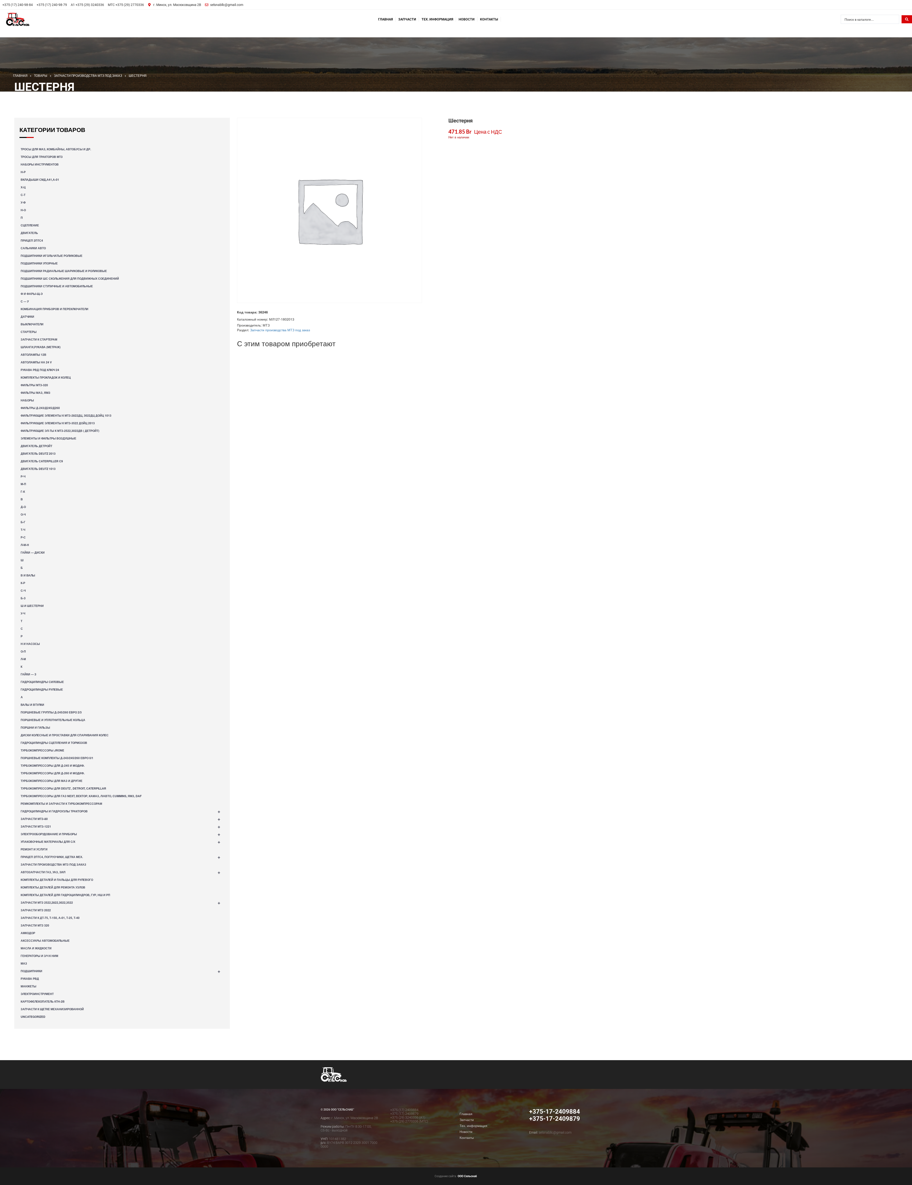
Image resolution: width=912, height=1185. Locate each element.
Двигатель (29, 233)
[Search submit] (907, 19)
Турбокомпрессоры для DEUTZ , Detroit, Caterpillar (63, 788)
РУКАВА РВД (30, 978)
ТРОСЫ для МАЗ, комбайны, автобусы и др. (56, 149)
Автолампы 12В (33, 354)
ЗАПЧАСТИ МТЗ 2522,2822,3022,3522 (120, 902)
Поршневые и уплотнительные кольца (53, 720)
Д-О (23, 507)
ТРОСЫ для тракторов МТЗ (42, 157)
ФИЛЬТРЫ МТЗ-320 (34, 385)
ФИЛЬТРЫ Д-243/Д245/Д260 (40, 408)
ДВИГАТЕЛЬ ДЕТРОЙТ (36, 446)
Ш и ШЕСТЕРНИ (32, 606)
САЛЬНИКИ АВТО (33, 248)
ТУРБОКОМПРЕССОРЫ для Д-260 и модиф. (53, 773)
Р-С (23, 537)
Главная (385, 19)
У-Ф (23, 202)
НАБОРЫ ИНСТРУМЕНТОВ (40, 164)
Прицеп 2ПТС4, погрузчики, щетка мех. (120, 856)
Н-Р (23, 172)
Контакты (489, 19)
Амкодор (28, 933)
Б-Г (23, 522)
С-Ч (23, 590)
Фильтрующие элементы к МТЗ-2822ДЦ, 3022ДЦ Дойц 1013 (66, 415)
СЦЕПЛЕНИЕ (30, 225)
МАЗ (24, 963)
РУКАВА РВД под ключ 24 (40, 370)
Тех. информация (437, 19)
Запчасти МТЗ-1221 (120, 826)
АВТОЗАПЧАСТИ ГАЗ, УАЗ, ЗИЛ (120, 871)
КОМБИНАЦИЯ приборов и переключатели (54, 309)
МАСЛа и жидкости (36, 948)
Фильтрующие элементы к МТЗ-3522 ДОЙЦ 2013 (58, 423)
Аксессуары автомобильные (45, 940)
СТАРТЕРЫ (29, 332)
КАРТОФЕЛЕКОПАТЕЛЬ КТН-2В (43, 1001)
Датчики (27, 316)
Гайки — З (28, 674)
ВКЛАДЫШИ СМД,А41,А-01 (40, 179)
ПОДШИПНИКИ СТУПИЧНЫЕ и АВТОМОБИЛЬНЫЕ (57, 286)
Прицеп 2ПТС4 (32, 240)
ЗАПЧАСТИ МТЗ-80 (120, 818)
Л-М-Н (25, 545)
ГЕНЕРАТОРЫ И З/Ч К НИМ (39, 956)
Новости (467, 19)
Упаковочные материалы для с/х (120, 841)
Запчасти (407, 19)
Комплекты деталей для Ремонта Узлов (53, 887)
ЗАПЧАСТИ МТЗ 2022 (36, 910)
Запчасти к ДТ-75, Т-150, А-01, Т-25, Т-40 (50, 918)
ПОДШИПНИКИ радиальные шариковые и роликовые (64, 271)
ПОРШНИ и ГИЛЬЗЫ (35, 727)
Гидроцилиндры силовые (42, 682)
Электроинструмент (37, 994)
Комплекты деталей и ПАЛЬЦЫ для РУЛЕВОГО (57, 880)
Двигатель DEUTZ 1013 (38, 469)
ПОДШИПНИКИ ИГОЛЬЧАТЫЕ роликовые (51, 256)
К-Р (23, 583)
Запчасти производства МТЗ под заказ (53, 864)
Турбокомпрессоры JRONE (42, 750)
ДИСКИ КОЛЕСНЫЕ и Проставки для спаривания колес (65, 735)
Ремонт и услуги (34, 849)
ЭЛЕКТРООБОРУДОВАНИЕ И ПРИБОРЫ (120, 833)
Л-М (23, 659)
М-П (23, 484)
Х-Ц (23, 187)
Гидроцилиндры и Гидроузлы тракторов (120, 811)
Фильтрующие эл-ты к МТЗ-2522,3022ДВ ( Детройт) (60, 431)
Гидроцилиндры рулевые (42, 689)
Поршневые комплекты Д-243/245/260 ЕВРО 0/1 (57, 758)
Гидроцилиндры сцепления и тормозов (54, 743)
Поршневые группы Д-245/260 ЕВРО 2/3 (51, 712)
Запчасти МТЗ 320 (35, 925)
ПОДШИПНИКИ (120, 970)
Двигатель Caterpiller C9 (42, 461)
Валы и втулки (32, 704)
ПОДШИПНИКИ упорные (39, 263)
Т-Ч (23, 529)
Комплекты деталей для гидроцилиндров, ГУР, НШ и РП (65, 895)
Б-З (23, 598)
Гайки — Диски (33, 552)
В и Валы (28, 575)
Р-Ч (23, 476)
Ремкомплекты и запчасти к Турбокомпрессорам (61, 803)
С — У (25, 301)
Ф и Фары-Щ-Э (32, 294)
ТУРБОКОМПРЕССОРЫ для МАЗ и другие (51, 781)
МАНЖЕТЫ (28, 986)
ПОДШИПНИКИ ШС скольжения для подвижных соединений (70, 278)
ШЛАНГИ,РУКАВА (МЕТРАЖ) (41, 347)
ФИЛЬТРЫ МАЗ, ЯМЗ (35, 392)
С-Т (23, 195)
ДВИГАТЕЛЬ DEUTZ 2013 (38, 453)
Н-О (23, 210)
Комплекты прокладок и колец (46, 377)
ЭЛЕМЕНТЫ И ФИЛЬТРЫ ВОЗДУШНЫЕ (48, 438)
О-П (23, 651)
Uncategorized (33, 1016)
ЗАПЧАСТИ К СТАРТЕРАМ (39, 339)
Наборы (27, 400)
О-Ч (23, 514)
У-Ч (23, 613)
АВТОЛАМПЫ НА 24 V (36, 362)
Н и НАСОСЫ (30, 644)
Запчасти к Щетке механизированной (52, 1009)
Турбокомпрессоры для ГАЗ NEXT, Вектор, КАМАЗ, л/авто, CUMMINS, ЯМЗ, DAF (81, 796)
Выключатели (32, 324)
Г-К (23, 491)
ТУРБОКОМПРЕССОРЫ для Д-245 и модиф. (53, 765)
